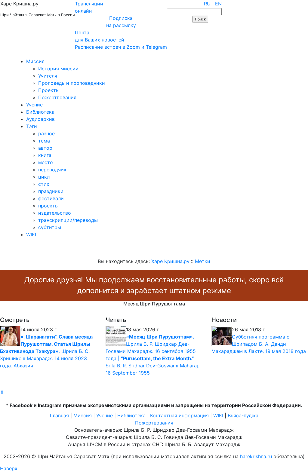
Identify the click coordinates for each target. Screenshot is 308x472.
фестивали (51, 198)
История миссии (58, 69)
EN (218, 4)
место (45, 162)
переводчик (52, 170)
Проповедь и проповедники (71, 83)
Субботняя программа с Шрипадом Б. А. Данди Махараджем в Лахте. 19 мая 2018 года (258, 344)
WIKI (31, 234)
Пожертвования (57, 97)
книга (44, 155)
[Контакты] (43, 54)
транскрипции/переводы (68, 220)
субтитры (49, 227)
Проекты (49, 90)
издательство (54, 213)
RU (207, 4)
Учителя (47, 76)
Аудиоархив (40, 119)
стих (43, 184)
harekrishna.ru (256, 456)
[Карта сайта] (25, 54)
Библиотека (40, 112)
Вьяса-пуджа (243, 415)
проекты (48, 206)
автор (45, 148)
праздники (50, 191)
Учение (34, 105)
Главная (59, 415)
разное (46, 133)
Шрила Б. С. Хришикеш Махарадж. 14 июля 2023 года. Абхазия (46, 351)
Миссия (35, 61)
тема (44, 141)
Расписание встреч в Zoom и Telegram (121, 47)
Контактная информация (179, 415)
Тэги (31, 126)
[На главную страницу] (8, 54)
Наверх (8, 468)
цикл (44, 177)
